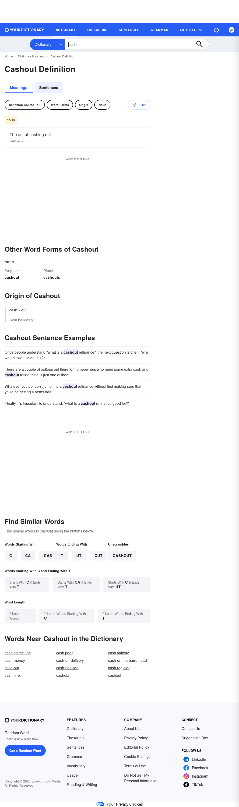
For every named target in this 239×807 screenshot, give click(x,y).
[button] (216, 30)
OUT (98, 555)
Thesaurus (75, 737)
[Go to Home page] (24, 30)
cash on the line (18, 652)
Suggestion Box (195, 737)
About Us (132, 728)
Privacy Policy (136, 737)
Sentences (48, 87)
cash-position (67, 667)
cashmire (12, 675)
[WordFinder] (231, 30)
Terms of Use (135, 765)
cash (13, 310)
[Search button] (202, 44)
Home (9, 56)
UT (78, 555)
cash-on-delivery (70, 660)
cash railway (118, 652)
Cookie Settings (137, 756)
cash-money (15, 660)
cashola (62, 675)
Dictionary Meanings (31, 56)
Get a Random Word (25, 750)
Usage (72, 775)
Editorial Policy (136, 747)
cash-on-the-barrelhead (127, 660)
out (23, 310)
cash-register (119, 667)
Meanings (18, 87)
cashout (122, 555)
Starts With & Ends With (25, 584)
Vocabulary (76, 765)
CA (28, 555)
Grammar (74, 756)
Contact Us (191, 728)
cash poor (64, 652)
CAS (48, 555)
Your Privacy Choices (125, 804)
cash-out (12, 667)
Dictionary (43, 44)
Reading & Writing (82, 784)
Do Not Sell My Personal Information (141, 777)
